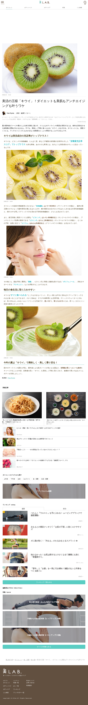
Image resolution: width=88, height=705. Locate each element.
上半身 (6, 479)
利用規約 (29, 685)
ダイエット (18, 660)
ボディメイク (7, 686)
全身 (19, 479)
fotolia (9, 94)
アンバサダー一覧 (18, 692)
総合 (64, 508)
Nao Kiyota (11, 378)
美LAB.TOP (9, 660)
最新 (23, 509)
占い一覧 (16, 686)
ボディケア (6, 689)
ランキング (16, 689)
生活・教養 (44, 479)
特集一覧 (16, 682)
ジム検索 (5, 692)
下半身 (13, 479)
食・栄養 (35, 479)
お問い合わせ (30, 682)
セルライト (26, 479)
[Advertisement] (44, 27)
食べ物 (33, 660)
